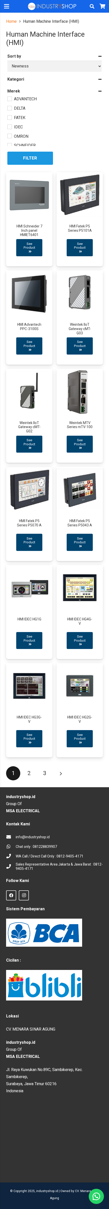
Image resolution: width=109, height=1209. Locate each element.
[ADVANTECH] (9, 99)
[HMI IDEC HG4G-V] (80, 612)
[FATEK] (9, 117)
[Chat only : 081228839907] (11, 846)
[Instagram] (24, 895)
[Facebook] (11, 895)
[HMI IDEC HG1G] (29, 612)
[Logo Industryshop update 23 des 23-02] (52, 6)
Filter (30, 158)
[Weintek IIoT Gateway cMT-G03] (80, 317)
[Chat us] (96, 1196)
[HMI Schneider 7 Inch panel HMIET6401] (29, 219)
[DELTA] (9, 108)
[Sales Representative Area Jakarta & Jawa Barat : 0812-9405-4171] (11, 866)
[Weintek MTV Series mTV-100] (80, 416)
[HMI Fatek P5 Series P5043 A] (80, 514)
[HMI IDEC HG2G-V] (80, 710)
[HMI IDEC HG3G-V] (29, 710)
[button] (92, 6)
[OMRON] (9, 136)
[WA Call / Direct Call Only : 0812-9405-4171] (11, 856)
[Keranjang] (102, 6)
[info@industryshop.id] (11, 837)
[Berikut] (60, 773)
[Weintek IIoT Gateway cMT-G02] (29, 416)
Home (11, 21)
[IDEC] (9, 127)
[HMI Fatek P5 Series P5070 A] (29, 514)
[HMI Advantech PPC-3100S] (29, 317)
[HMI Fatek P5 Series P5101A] (80, 219)
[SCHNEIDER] (9, 145)
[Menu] (6, 6)
